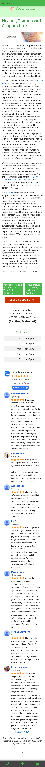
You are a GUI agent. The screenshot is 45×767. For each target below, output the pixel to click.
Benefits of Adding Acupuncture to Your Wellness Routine (13, 288)
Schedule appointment (22, 299)
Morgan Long (18, 572)
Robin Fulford (18, 453)
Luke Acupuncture (22, 372)
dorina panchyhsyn (20, 631)
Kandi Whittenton (20, 393)
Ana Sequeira (17, 485)
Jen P (13, 521)
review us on (19, 387)
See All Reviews (23, 731)
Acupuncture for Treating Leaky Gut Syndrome (33, 288)
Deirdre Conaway (19, 667)
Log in (22, 751)
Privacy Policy (25, 743)
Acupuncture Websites (12, 738)
